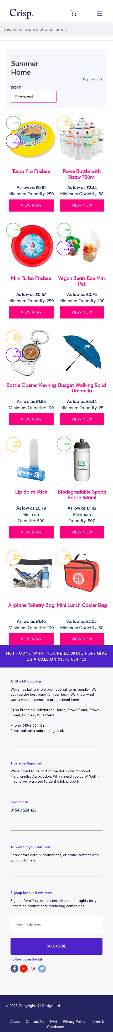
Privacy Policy (74, 1021)
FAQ (53, 1021)
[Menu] (99, 13)
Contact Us (35, 1021)
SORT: (16, 87)
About (15, 1021)
